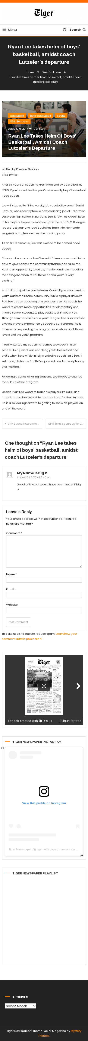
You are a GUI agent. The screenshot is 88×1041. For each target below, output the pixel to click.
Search (75, 30)
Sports (61, 116)
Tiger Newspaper (20, 849)
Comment (14, 533)
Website (12, 605)
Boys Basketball (40, 116)
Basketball (17, 116)
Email (11, 589)
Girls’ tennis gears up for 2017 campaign (67, 423)
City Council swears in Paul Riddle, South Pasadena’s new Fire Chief (25, 423)
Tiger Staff (38, 129)
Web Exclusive (19, 121)
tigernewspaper (47, 849)
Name (11, 574)
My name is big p (32, 473)
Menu (12, 30)
